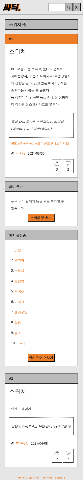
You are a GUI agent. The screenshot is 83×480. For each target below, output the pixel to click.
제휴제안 (60, 478)
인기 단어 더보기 (41, 357)
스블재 (19, 271)
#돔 (25, 143)
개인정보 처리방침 (28, 478)
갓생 (18, 250)
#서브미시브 (60, 143)
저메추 (19, 291)
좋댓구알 (21, 312)
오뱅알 (19, 281)
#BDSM (16, 143)
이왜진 (19, 302)
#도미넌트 (42, 143)
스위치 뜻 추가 (41, 217)
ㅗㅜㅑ (21, 343)
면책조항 (47, 478)
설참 (18, 322)
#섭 (31, 143)
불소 (18, 333)
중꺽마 (19, 260)
